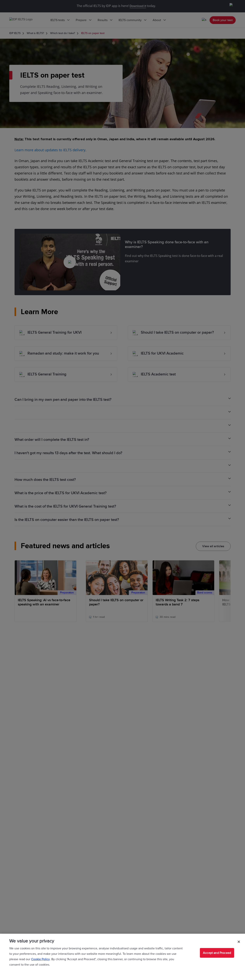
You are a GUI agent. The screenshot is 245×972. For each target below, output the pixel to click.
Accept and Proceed (217, 953)
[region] (122, 953)
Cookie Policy (40, 959)
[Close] (239, 941)
